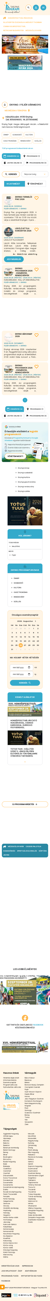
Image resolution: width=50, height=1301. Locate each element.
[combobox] (24, 174)
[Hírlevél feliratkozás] (2, 1287)
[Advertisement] (25, 313)
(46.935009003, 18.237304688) (22, 119)
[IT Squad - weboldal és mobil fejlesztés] (41, 1295)
